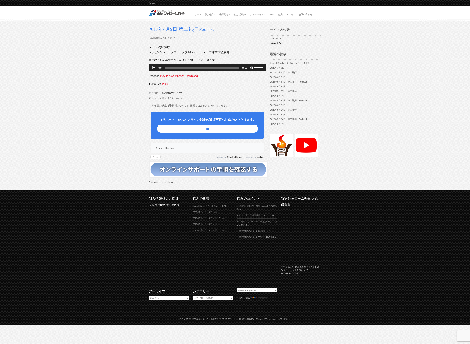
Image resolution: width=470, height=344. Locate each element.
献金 (280, 14)
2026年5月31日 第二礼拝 (284, 90)
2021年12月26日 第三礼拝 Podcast (252, 206)
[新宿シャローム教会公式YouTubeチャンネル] (306, 155)
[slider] (259, 67)
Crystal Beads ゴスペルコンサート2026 (289, 62)
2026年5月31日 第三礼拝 (284, 72)
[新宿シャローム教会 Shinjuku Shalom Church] (167, 17)
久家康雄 (262, 230)
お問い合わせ (305, 14)
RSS (165, 83)
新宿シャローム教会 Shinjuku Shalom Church (216, 318)
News (272, 14)
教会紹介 (210, 14)
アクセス (290, 14)
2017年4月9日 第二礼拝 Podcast (181, 29)
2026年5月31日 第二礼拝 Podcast (288, 100)
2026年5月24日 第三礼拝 (283, 109)
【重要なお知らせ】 (246, 230)
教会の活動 (240, 14)
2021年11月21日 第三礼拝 (248, 215)
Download (192, 76)
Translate (262, 297)
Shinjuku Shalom (234, 157)
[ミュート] (251, 68)
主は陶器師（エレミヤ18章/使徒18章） (254, 221)
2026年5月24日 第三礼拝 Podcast (288, 119)
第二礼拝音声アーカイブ (172, 93)
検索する (276, 43)
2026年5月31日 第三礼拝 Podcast (288, 81)
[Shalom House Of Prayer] (281, 155)
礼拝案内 (224, 14)
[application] (207, 67)
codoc (260, 157)
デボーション (257, 14)
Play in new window (172, 76)
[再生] (153, 68)
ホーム (198, 14)
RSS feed (151, 2)
